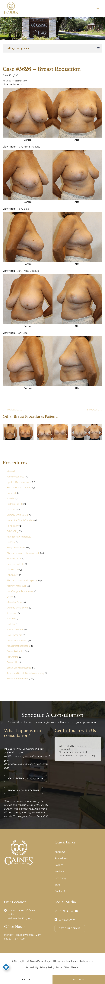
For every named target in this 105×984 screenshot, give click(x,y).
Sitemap (75, 967)
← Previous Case (12, 409)
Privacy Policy (47, 967)
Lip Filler (11, 542)
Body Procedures (16, 547)
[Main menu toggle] (97, 8)
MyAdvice (88, 961)
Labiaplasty (12, 575)
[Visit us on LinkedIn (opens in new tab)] (68, 911)
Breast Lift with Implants (19, 667)
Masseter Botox (15, 602)
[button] (25, 778)
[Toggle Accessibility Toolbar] (6, 967)
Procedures (61, 858)
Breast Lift (12, 662)
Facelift (10, 498)
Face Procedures (15, 476)
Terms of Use (62, 967)
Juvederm (12, 613)
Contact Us (61, 891)
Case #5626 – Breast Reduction (42, 69)
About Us (60, 851)
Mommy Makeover (16, 586)
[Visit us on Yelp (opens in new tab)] (72, 911)
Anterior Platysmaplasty (19, 536)
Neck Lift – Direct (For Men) (20, 520)
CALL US (26, 980)
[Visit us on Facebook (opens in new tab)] (60, 911)
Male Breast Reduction (18, 646)
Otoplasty (12, 509)
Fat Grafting (12, 531)
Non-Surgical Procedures (20, 591)
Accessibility (32, 967)
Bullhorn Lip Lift (15, 504)
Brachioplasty (14, 558)
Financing (60, 878)
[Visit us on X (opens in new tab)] (64, 911)
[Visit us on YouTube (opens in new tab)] (76, 911)
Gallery (59, 865)
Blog (57, 884)
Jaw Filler (11, 618)
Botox (10, 597)
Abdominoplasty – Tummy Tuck (23, 553)
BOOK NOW (78, 980)
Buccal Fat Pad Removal (19, 487)
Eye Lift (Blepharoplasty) (19, 482)
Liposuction (13, 569)
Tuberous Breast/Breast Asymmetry (25, 673)
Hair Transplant (14, 635)
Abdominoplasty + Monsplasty (22, 580)
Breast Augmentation (17, 678)
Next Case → (94, 409)
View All (11, 471)
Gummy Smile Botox (17, 515)
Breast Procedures (16, 640)
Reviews (59, 871)
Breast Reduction (15, 651)
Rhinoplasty (13, 526)
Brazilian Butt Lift (15, 564)
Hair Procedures (15, 629)
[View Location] (6, 910)
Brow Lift (11, 493)
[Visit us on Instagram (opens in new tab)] (56, 911)
